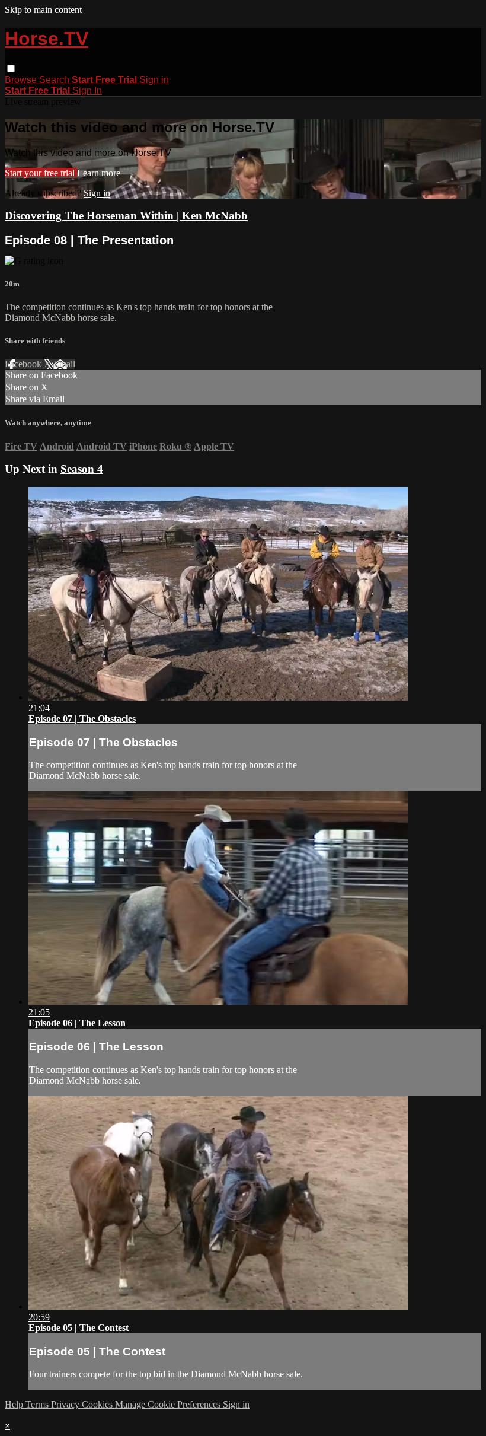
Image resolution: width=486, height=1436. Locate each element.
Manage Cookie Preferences (169, 1404)
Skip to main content (43, 10)
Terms (38, 1404)
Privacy (66, 1404)
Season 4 (81, 469)
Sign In (87, 90)
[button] (11, 68)
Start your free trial (41, 173)
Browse (22, 80)
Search (55, 80)
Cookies (98, 1404)
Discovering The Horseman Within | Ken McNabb (126, 215)
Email (64, 364)
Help (15, 1404)
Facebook (24, 364)
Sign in (154, 80)
